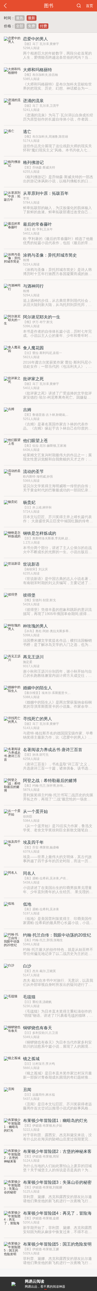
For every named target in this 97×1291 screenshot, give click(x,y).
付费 (43, 26)
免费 (31, 26)
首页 (89, 6)
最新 (31, 18)
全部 (19, 26)
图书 (48, 5)
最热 (19, 18)
